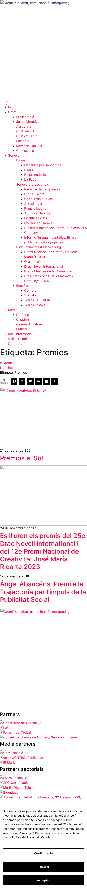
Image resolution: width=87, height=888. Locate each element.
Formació (23, 160)
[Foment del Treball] (16, 732)
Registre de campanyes (42, 189)
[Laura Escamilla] (13, 778)
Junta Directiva (27, 122)
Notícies (22, 315)
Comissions (25, 151)
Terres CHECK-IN (37, 300)
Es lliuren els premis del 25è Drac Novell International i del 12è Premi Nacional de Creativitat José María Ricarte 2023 (42, 551)
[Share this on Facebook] (14, 381)
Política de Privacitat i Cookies (32, 837)
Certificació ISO (36, 218)
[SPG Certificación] (15, 783)
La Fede (30, 179)
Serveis (13, 155)
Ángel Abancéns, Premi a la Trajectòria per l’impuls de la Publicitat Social (43, 591)
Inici (11, 107)
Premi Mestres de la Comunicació (50, 271)
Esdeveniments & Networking (38, 247)
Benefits (22, 286)
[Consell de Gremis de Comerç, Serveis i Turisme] (38, 737)
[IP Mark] (7, 762)
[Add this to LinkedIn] (38, 381)
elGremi (6, 363)
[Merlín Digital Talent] (17, 787)
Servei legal (33, 204)
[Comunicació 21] (14, 753)
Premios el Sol (21, 458)
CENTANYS (25, 131)
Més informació (20, 334)
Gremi (12, 112)
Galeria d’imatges (29, 324)
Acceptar (43, 880)
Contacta (15, 343)
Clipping (22, 319)
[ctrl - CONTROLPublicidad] (21, 758)
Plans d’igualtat (36, 208)
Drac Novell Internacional (43, 266)
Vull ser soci (17, 339)
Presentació (25, 117)
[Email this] (46, 381)
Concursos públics (38, 199)
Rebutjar (43, 867)
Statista (30, 295)
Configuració (43, 853)
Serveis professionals (32, 184)
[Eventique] (9, 792)
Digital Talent (34, 194)
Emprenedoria (35, 175)
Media (12, 310)
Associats (23, 126)
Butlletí (21, 329)
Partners (22, 141)
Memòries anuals (29, 146)
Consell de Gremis (38, 223)
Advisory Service (37, 213)
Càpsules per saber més (42, 165)
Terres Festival (35, 305)
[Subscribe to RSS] (22, 381)
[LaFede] (7, 728)
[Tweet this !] (30, 381)
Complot (31, 290)
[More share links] (54, 381)
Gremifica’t (32, 261)
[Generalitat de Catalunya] (20, 723)
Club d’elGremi (27, 136)
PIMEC (29, 170)
